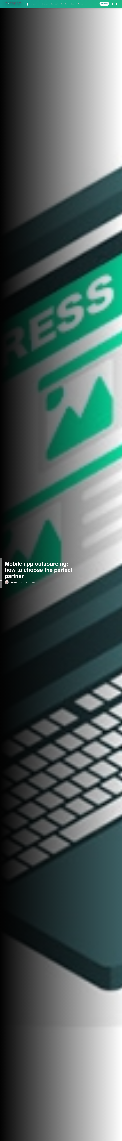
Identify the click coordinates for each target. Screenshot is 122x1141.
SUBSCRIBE (104, 4)
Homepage (33, 4)
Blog (72, 4)
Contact (80, 4)
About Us (45, 4)
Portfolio (64, 4)
